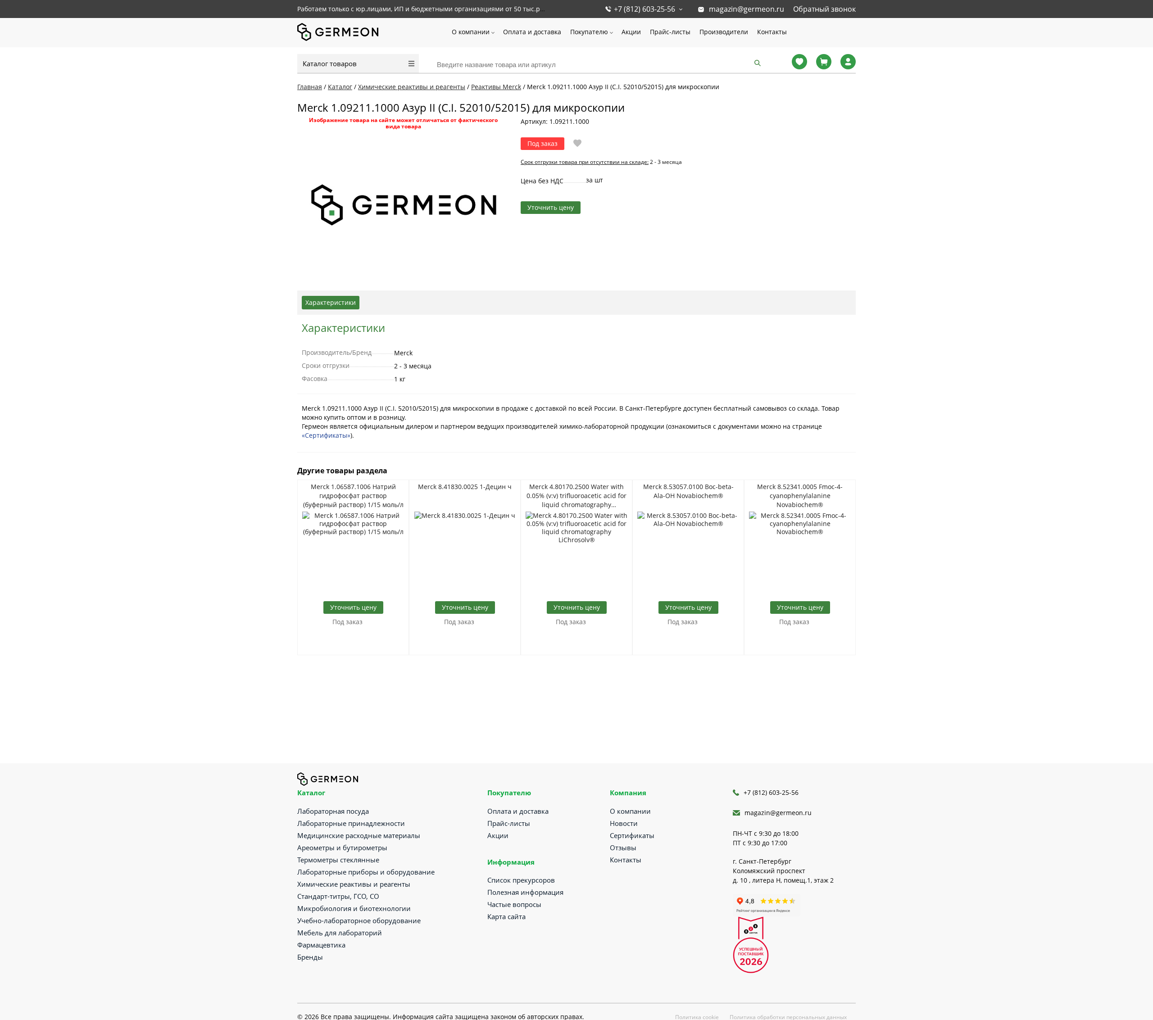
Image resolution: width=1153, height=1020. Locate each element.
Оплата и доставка (532, 31)
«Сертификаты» (326, 435)
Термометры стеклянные (338, 859)
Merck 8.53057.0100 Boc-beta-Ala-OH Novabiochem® (688, 491)
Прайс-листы (670, 31)
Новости (624, 823)
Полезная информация (525, 892)
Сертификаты (632, 835)
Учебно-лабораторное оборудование (359, 920)
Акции (631, 31)
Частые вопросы (514, 904)
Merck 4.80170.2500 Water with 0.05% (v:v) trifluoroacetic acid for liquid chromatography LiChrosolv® (576, 495)
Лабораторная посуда (333, 811)
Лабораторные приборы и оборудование (366, 871)
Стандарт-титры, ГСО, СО (338, 896)
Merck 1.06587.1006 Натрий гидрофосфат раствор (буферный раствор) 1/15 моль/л (353, 495)
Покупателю (589, 31)
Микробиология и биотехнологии (354, 908)
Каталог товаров (330, 63)
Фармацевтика (321, 944)
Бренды (310, 956)
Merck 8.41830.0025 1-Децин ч (465, 486)
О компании (471, 31)
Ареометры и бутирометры (342, 847)
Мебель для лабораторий (339, 932)
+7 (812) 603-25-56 (644, 9)
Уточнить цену (550, 207)
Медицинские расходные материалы (358, 835)
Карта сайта (506, 916)
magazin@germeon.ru (746, 9)
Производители (723, 31)
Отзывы (623, 847)
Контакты (772, 31)
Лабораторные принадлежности (351, 823)
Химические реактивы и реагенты (353, 884)
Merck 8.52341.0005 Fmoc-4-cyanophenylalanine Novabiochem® (800, 495)
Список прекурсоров (521, 879)
